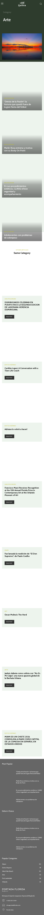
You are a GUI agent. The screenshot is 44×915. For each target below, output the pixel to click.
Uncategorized (9, 98)
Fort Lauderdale (31, 27)
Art (6, 27)
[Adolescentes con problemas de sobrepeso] (22, 220)
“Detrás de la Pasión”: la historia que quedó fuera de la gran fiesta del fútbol (17, 104)
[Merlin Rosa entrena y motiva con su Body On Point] (22, 132)
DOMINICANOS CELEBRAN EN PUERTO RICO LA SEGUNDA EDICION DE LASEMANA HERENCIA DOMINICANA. (22, 306)
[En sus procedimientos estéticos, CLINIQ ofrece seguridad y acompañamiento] (22, 176)
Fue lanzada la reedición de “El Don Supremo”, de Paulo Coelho (21, 554)
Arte (6, 670)
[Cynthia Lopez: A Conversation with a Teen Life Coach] (22, 342)
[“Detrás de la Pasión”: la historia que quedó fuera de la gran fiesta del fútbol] (22, 89)
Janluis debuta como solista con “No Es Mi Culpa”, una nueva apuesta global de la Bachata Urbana (22, 675)
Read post (9, 316)
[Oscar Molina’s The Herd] (22, 588)
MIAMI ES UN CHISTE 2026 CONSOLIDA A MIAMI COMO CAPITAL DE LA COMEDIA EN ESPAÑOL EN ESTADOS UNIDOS (22, 740)
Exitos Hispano (16, 27)
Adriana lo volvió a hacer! (16, 429)
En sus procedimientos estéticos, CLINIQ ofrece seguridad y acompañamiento (16, 190)
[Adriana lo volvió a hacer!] (22, 403)
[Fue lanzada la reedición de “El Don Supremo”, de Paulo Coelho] (22, 527)
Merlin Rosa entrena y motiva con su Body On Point (18, 149)
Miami (7, 550)
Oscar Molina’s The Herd (16, 614)
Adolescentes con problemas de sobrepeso (18, 236)
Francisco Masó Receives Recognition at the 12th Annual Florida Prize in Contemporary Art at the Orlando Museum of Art (22, 491)
